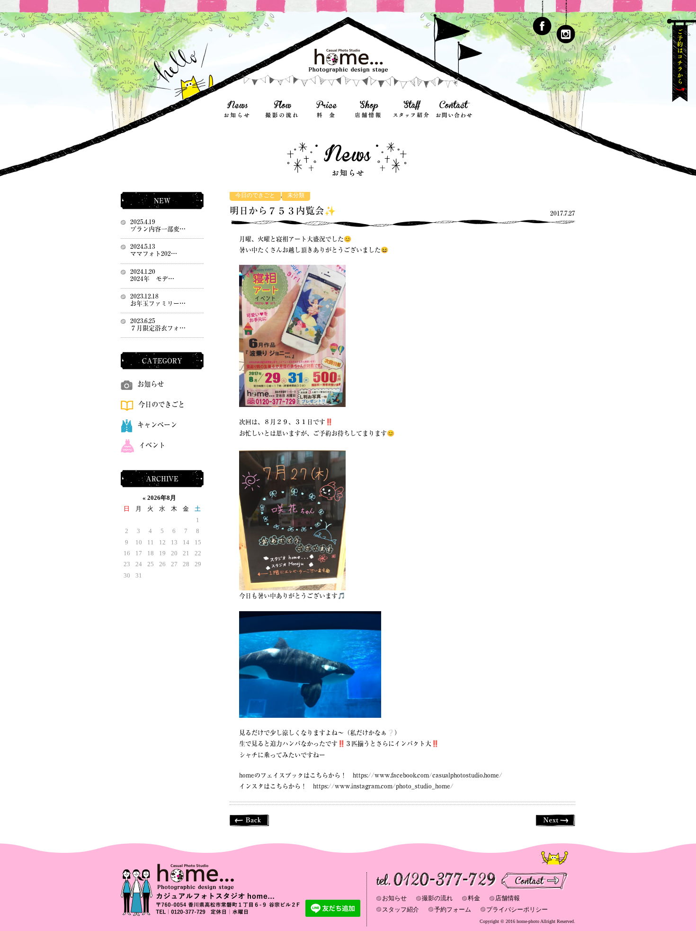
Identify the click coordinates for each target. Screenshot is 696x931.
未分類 (295, 195)
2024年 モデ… (152, 279)
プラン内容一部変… (158, 229)
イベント (152, 445)
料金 (474, 898)
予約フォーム (452, 909)
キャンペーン (157, 424)
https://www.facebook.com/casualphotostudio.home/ (427, 775)
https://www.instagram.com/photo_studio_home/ (383, 786)
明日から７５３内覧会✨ (283, 210)
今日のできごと (255, 195)
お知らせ (150, 384)
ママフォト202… (153, 254)
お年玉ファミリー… (158, 303)
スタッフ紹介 (400, 909)
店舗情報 (507, 898)
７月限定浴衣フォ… (158, 328)
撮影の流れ (437, 898)
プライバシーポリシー (517, 909)
